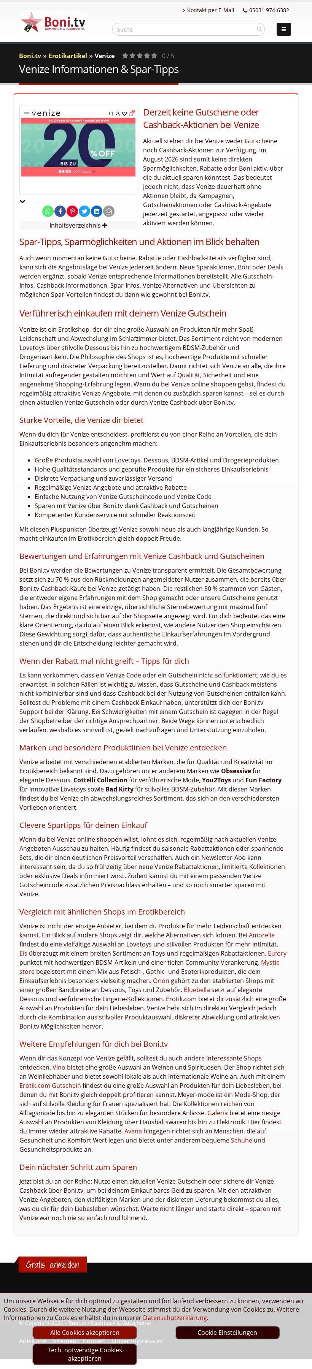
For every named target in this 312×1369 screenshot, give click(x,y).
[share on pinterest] (72, 211)
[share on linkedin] (97, 211)
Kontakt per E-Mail (210, 10)
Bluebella (197, 990)
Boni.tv (30, 56)
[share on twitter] (84, 211)
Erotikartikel (68, 56)
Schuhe (241, 1140)
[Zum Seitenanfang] (299, 1360)
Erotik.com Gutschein (50, 1085)
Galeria (217, 1113)
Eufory (277, 953)
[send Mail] (109, 211)
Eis (23, 953)
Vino (59, 1067)
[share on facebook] (60, 211)
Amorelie (262, 935)
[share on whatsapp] (48, 211)
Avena (133, 1131)
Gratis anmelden (52, 1264)
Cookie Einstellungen (227, 1332)
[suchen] (259, 29)
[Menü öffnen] (284, 29)
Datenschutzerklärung (175, 1318)
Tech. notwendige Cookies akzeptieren (85, 1354)
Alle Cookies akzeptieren (84, 1332)
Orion (161, 981)
